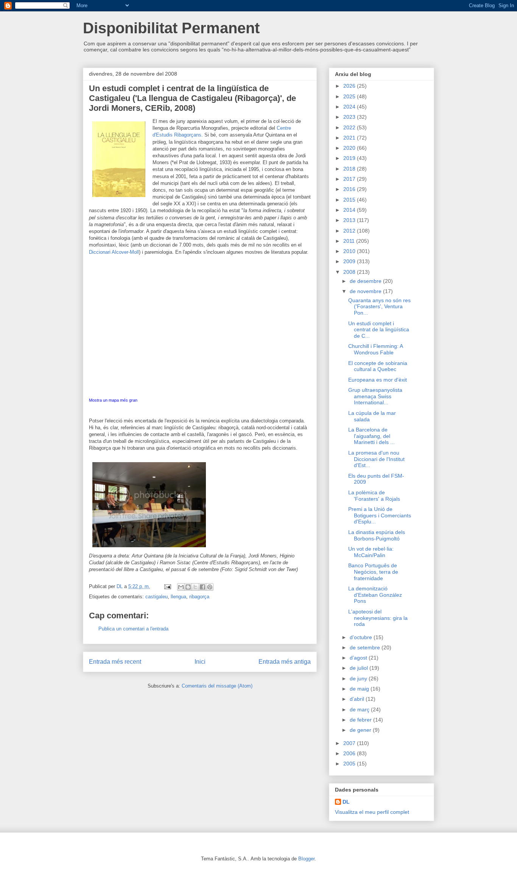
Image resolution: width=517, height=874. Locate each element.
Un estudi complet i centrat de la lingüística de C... (378, 329)
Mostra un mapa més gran (113, 400)
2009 (350, 261)
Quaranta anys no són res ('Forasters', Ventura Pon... (379, 306)
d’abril (358, 699)
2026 (350, 86)
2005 (350, 764)
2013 (350, 220)
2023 (350, 117)
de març (360, 709)
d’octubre (362, 637)
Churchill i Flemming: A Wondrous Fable (375, 349)
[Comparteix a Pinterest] (209, 587)
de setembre (366, 647)
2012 (350, 231)
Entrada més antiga (284, 661)
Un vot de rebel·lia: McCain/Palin (371, 552)
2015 (350, 200)
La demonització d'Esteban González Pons (375, 594)
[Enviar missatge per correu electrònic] (167, 586)
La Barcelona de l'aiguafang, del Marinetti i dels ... (371, 436)
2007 (350, 743)
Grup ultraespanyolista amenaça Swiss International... (375, 396)
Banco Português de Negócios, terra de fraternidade (373, 571)
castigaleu (156, 596)
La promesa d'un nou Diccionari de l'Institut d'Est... (376, 459)
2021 (350, 138)
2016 (350, 189)
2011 (349, 241)
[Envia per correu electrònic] (181, 587)
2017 (350, 179)
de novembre (366, 291)
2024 (350, 107)
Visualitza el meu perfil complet (372, 812)
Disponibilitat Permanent (171, 28)
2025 (350, 96)
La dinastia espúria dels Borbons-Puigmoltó (376, 535)
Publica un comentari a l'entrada (133, 629)
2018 (350, 169)
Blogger (306, 859)
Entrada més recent (115, 661)
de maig (360, 689)
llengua (178, 596)
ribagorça (199, 596)
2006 (350, 753)
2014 (350, 210)
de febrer (361, 720)
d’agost (359, 658)
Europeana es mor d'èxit (377, 380)
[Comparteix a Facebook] (202, 587)
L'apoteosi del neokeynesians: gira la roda (378, 618)
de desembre (366, 281)
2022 (350, 127)
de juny (359, 678)
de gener (361, 730)
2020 (350, 148)
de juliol (359, 668)
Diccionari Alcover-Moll (114, 252)
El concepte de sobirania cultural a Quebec (377, 366)
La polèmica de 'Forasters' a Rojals (374, 495)
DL (346, 802)
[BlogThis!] (188, 587)
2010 (350, 251)
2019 (350, 158)
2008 (350, 272)
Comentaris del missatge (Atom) (217, 686)
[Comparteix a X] (195, 587)
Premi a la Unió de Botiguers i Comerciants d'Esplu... (379, 515)
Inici (200, 661)
